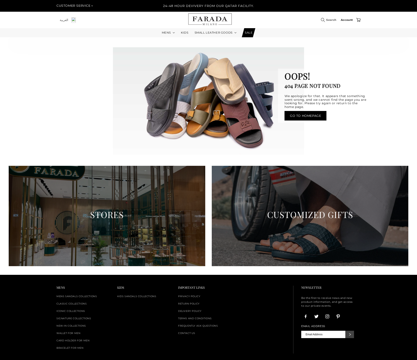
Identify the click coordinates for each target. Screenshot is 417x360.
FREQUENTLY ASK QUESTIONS (198, 325)
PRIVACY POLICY (189, 296)
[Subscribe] (349, 334)
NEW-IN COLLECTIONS (71, 325)
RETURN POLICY (189, 303)
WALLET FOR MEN (68, 333)
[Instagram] (327, 316)
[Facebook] (305, 316)
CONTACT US (186, 333)
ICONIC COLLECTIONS (70, 311)
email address (313, 326)
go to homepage (305, 116)
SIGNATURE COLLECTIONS (73, 318)
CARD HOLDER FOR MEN (72, 340)
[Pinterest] (338, 316)
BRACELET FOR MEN (70, 347)
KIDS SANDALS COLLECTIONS (136, 296)
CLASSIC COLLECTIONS (71, 303)
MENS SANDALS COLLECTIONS (76, 296)
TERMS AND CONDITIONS (195, 318)
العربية (64, 20)
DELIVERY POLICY (190, 311)
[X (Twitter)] (316, 316)
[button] (323, 20)
